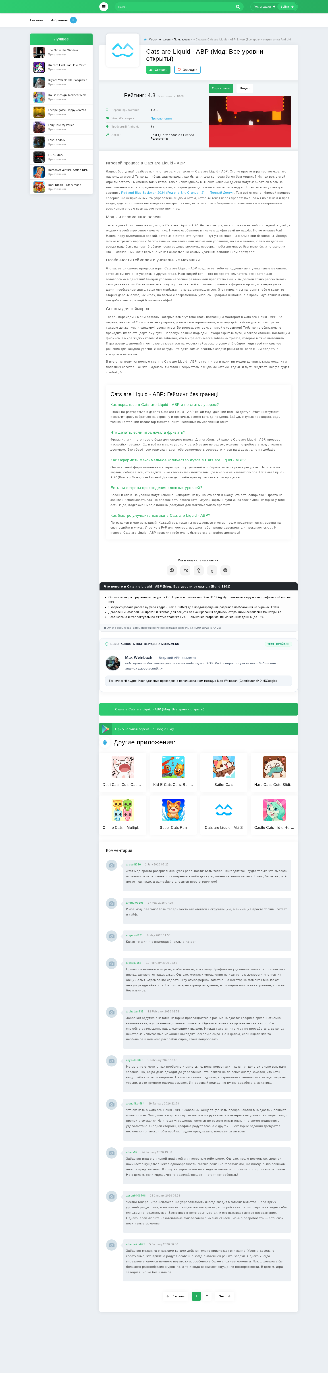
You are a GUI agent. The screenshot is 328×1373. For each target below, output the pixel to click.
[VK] (185, 570)
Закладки (190, 69)
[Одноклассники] (199, 570)
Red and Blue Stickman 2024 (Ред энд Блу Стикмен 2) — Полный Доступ (177, 192)
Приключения (161, 118)
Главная (36, 20)
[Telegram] (172, 570)
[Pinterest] (225, 570)
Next (222, 1296)
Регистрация (262, 6)
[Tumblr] (212, 570)
